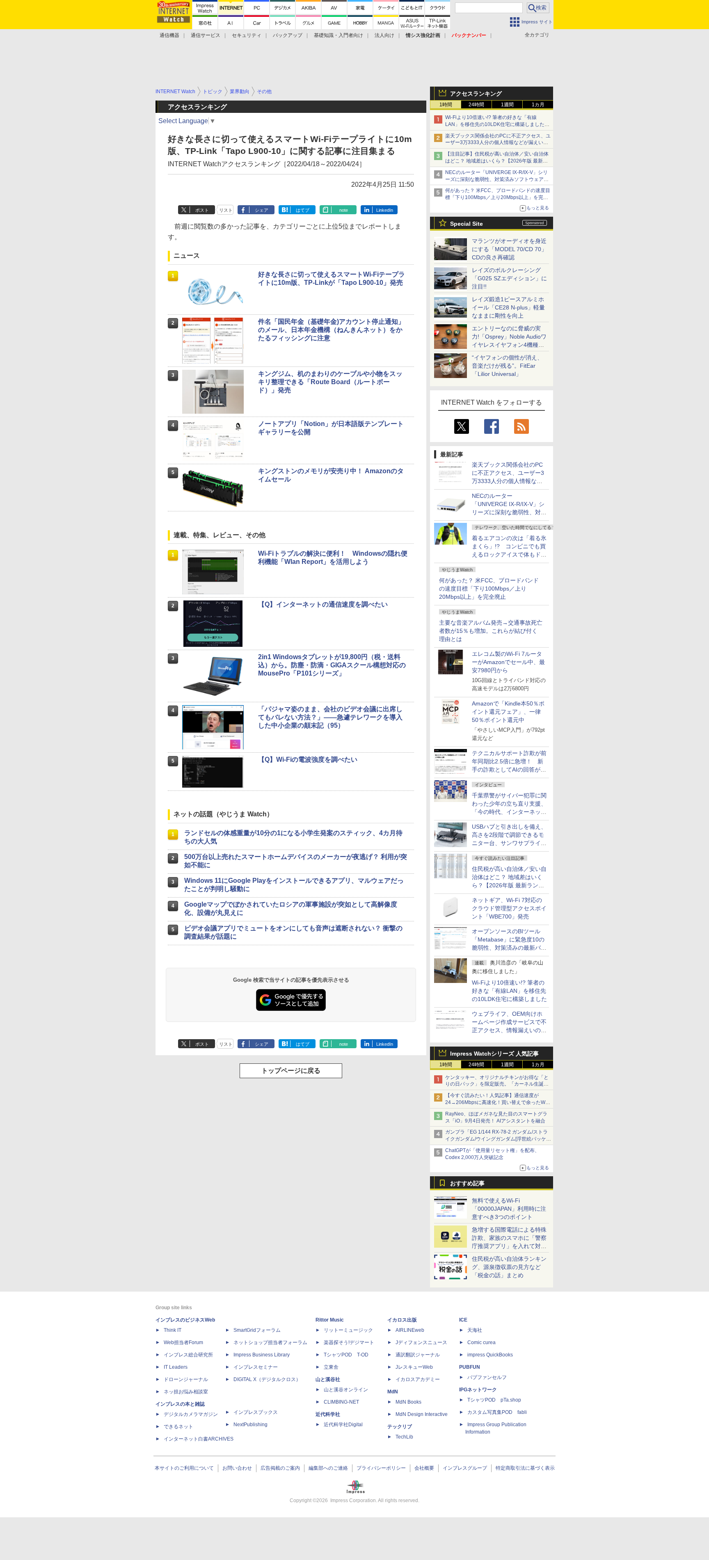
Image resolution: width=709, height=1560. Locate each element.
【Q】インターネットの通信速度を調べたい (323, 604)
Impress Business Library (261, 1355)
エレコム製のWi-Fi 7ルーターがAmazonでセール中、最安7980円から (508, 662)
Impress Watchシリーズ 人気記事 (494, 1053)
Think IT (172, 1330)
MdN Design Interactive (422, 1414)
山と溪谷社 (328, 1379)
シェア (261, 210)
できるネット (178, 1426)
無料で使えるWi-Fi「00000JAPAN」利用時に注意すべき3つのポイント (509, 1208)
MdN (392, 1392)
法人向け (384, 35)
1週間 (507, 105)
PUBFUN (469, 1367)
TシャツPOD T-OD (346, 1355)
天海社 (474, 1330)
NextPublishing (250, 1424)
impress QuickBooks (490, 1355)
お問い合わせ (237, 1468)
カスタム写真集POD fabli (497, 1412)
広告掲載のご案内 (280, 1468)
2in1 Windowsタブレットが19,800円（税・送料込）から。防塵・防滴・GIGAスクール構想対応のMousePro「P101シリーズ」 (332, 665)
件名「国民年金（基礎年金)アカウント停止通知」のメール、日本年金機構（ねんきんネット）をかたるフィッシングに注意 (331, 329)
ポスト (202, 210)
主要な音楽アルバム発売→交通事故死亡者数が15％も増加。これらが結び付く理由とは (490, 630)
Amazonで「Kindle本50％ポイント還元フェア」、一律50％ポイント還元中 (508, 711)
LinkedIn (384, 210)
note (343, 210)
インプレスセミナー (255, 1367)
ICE (463, 1320)
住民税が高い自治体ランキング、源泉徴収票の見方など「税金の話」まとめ (509, 1266)
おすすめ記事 (467, 1183)
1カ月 (538, 105)
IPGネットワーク (478, 1390)
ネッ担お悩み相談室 (186, 1392)
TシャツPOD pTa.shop (494, 1400)
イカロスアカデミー (418, 1379)
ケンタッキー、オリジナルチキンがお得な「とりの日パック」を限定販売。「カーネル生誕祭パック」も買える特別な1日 (497, 1084)
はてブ (302, 210)
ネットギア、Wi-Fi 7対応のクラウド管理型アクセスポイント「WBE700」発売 (509, 908)
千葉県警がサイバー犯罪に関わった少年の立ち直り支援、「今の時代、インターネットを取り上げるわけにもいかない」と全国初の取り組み (509, 812)
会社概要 (424, 1468)
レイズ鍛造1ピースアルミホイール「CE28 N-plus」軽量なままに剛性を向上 (508, 307)
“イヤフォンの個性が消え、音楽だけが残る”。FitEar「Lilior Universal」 (507, 365)
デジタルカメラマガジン (191, 1414)
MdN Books (408, 1402)
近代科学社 (328, 1414)
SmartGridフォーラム (257, 1330)
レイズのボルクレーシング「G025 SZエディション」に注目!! (509, 278)
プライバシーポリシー (381, 1468)
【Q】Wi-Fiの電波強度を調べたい (307, 759)
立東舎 (331, 1367)
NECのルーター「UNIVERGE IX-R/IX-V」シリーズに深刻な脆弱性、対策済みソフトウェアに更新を (497, 179)
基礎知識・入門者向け (338, 35)
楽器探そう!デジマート (349, 1342)
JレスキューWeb (414, 1367)
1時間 (445, 105)
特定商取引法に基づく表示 (525, 1468)
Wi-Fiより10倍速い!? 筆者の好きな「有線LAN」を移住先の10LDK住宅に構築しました (509, 990)
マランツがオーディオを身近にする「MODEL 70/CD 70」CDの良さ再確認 (509, 249)
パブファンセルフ (487, 1377)
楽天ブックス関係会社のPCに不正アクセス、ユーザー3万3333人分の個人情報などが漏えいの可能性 (498, 143)
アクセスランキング (476, 93)
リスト (226, 210)
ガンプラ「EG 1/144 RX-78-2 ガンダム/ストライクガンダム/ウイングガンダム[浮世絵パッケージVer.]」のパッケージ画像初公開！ (498, 1139)
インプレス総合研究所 (188, 1355)
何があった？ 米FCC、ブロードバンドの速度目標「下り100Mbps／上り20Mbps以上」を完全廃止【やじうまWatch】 (497, 197)
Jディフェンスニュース (421, 1342)
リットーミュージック (348, 1330)
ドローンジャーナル (186, 1379)
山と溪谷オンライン (346, 1390)
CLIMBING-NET (341, 1402)
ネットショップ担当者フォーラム (270, 1342)
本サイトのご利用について (184, 1468)
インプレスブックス (255, 1412)
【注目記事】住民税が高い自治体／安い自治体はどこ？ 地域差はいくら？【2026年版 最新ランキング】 (497, 161)
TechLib (404, 1437)
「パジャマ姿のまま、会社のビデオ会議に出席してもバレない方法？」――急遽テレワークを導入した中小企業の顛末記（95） (330, 717)
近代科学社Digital (343, 1424)
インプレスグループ (465, 1468)
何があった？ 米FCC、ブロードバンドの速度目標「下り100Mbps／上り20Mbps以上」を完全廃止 (489, 588)
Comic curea (481, 1342)
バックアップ (287, 35)
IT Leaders (176, 1367)
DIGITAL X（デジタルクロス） (267, 1379)
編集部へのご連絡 (328, 1468)
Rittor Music (330, 1320)
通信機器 (169, 35)
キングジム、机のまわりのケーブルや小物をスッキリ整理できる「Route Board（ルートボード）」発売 (330, 382)
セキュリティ (246, 35)
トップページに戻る (290, 1070)
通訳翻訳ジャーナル (418, 1355)
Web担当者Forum (183, 1342)
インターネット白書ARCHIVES (198, 1439)
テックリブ (399, 1426)
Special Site (466, 223)
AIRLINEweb (410, 1330)
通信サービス (205, 35)
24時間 (476, 105)
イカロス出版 (402, 1320)
